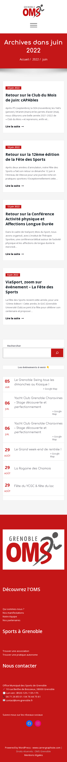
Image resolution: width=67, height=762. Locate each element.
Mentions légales (33, 755)
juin (44, 59)
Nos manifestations (13, 612)
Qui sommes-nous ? (13, 609)
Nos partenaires (11, 620)
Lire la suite (13, 126)
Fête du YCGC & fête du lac (34, 486)
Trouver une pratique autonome (20, 654)
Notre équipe (10, 616)
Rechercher (14, 345)
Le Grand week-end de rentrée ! (37, 449)
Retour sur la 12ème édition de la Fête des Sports (32, 157)
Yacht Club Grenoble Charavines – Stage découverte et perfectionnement (38, 403)
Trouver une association (16, 651)
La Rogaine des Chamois (32, 468)
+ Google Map (50, 388)
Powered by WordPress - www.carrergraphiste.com (32, 747)
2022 (35, 59)
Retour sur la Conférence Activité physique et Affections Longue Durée (30, 218)
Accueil (24, 59)
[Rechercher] (57, 353)
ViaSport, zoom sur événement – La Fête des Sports (29, 286)
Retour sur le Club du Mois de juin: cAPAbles (31, 98)
